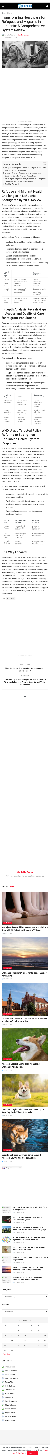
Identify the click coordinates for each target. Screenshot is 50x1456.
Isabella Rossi (10, 1386)
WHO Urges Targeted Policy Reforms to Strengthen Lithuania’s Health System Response (25, 180)
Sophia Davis (10, 1413)
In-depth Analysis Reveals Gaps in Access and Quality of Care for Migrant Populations (23, 174)
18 (25, 1340)
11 (25, 1335)
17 (18, 1340)
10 (18, 1335)
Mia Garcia (9, 1397)
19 (31, 1340)
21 (45, 1340)
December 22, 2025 (10, 37)
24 (18, 1345)
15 (5, 1340)
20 (38, 1340)
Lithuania (10, 13)
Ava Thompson (11, 1371)
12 (31, 1335)
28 (45, 1345)
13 (38, 1335)
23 (12, 1345)
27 (38, 1345)
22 (5, 1345)
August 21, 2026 (7, 1024)
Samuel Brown (10, 1409)
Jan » (9, 1354)
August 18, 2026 (7, 1115)
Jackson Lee (10, 1390)
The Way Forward (12, 184)
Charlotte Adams (24, 35)
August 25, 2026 (7, 933)
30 (12, 1350)
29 (5, 1350)
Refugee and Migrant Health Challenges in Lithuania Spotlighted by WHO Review (25, 169)
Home (3, 13)
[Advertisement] (25, 94)
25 (25, 1345)
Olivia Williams (10, 1405)
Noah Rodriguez (11, 1401)
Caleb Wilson (10, 1374)
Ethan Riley (9, 1382)
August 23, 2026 (7, 979)
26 (31, 1345)
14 (45, 1335)
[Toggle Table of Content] (43, 164)
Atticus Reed (10, 1367)
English (8, 1168)
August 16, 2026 (7, 1161)
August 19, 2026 (7, 1070)
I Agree (32, 1453)
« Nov (4, 1354)
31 (18, 1350)
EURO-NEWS (9, 1394)
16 (12, 1340)
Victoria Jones (10, 1416)
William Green (10, 1420)
